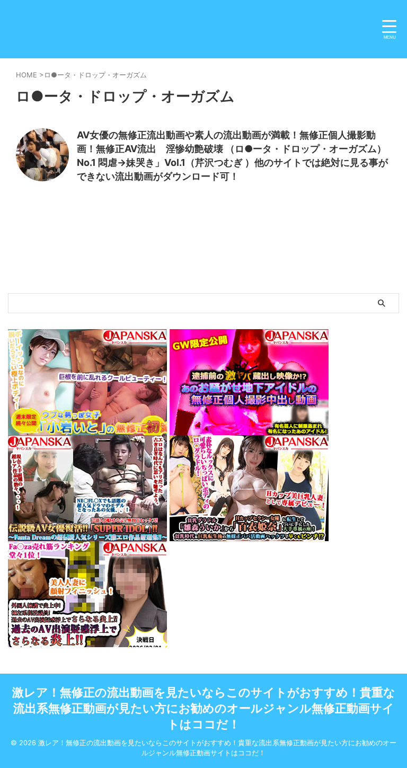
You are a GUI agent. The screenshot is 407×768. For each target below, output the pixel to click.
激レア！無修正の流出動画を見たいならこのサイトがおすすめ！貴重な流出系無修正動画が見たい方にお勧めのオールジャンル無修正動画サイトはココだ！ (203, 708)
